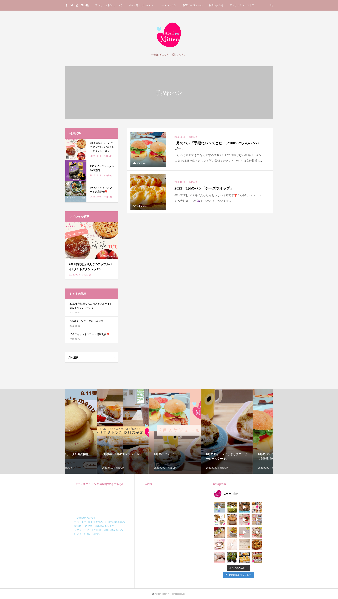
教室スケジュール (192, 5)
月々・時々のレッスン (141, 5)
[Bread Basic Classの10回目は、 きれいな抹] (232, 557)
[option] (91, 431)
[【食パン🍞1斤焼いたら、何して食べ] (219, 519)
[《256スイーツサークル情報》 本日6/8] (232, 507)
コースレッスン (168, 5)
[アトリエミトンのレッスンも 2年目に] (257, 544)
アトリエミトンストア (242, 5)
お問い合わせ (216, 5)
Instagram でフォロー (240, 574)
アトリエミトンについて (108, 5)
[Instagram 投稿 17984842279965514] (244, 532)
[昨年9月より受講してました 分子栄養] (244, 544)
